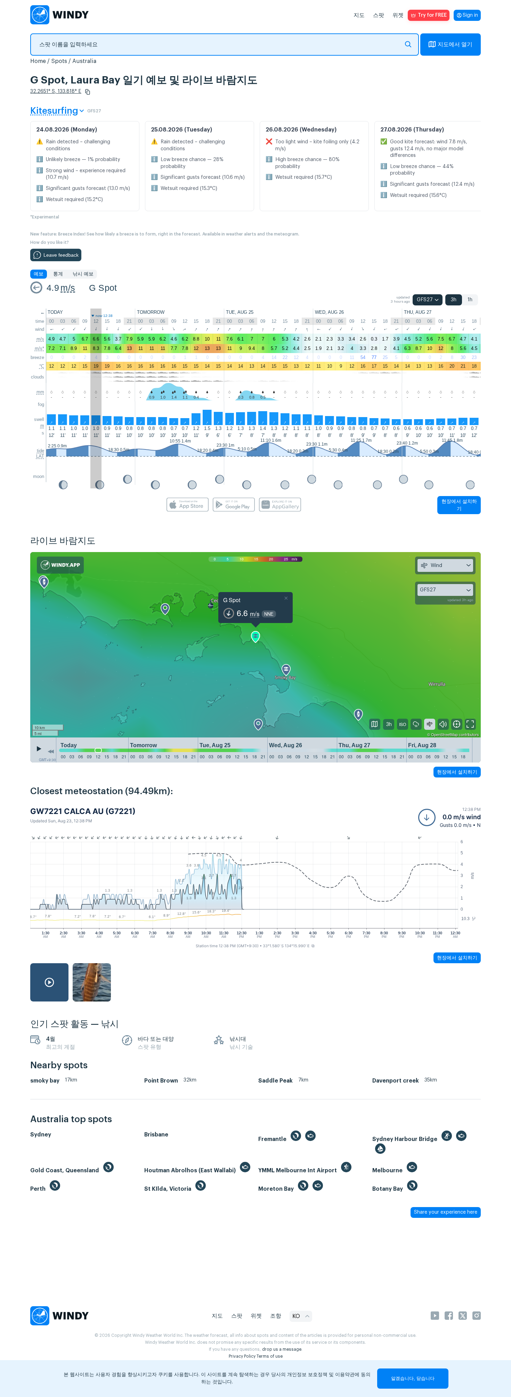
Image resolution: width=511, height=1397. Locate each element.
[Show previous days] (51, 752)
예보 (38, 274)
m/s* (39, 348)
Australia (84, 61)
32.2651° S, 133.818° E (55, 91)
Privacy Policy (242, 1356)
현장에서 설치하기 (459, 504)
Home (38, 61)
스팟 (378, 15)
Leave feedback (61, 255)
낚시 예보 (83, 274)
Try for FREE (432, 15)
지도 (359, 15)
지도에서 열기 (455, 44)
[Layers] (374, 724)
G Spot (103, 288)
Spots (59, 61)
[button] (87, 91)
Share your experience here (445, 1212)
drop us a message (281, 1349)
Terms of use (270, 1356)
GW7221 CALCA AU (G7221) (83, 811)
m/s (67, 288)
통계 (58, 274)
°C (41, 366)
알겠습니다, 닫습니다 (413, 1378)
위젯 (398, 15)
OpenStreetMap (444, 734)
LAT (40, 456)
